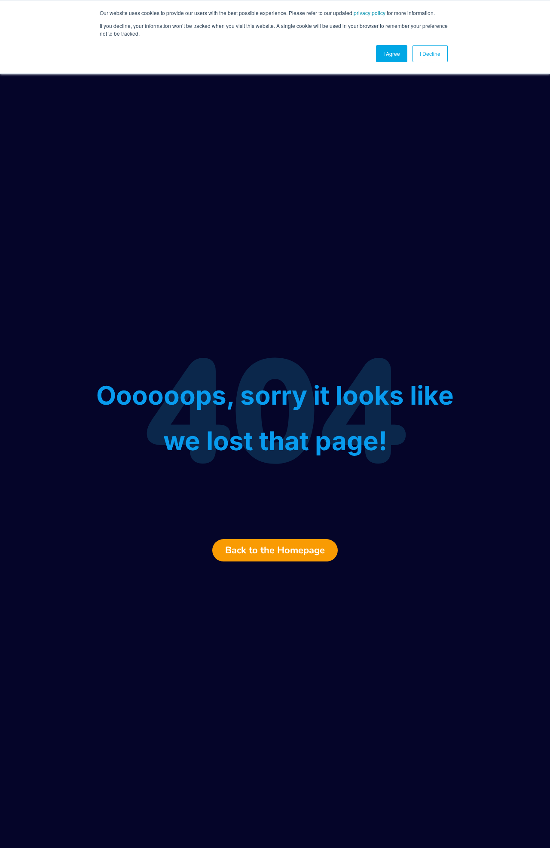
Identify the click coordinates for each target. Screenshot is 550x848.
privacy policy (369, 12)
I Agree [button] (391, 53)
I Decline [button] (430, 53)
